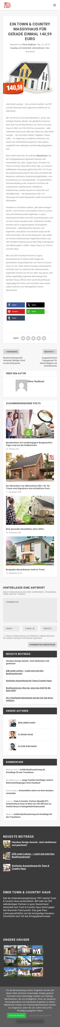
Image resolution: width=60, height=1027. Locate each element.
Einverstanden (16, 1015)
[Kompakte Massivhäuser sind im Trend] (30, 550)
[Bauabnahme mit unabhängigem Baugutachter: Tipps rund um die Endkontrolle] (30, 424)
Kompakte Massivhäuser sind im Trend (25, 569)
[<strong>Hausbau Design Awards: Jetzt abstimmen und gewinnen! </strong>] (6, 844)
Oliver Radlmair (29, 44)
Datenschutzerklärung (30, 1021)
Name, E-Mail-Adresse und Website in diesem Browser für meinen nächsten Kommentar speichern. (28, 637)
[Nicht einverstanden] (56, 1006)
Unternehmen (38, 48)
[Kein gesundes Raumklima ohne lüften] (30, 510)
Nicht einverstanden (40, 1015)
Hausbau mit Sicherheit (20, 48)
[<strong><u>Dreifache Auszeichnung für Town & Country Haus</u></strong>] (6, 867)
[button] (16, 304)
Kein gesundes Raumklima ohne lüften (25, 529)
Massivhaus (42, 155)
